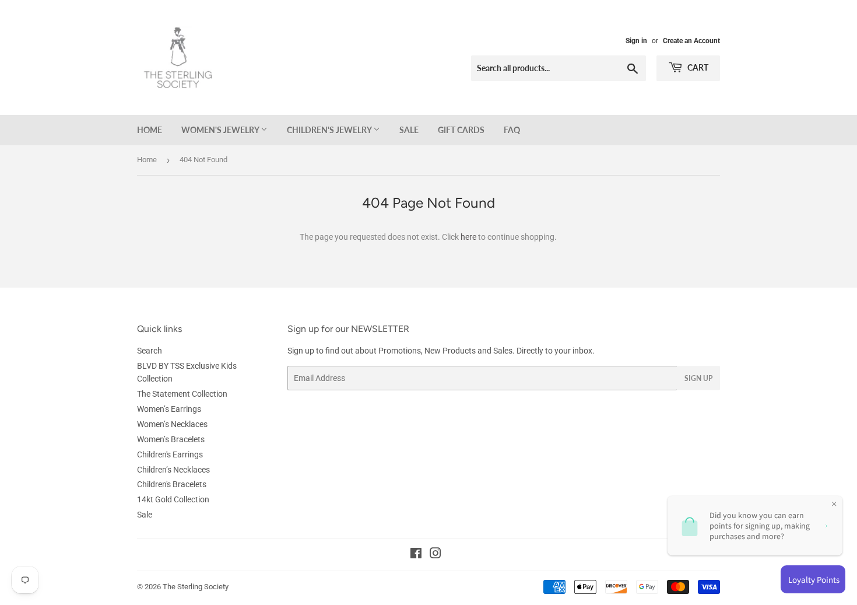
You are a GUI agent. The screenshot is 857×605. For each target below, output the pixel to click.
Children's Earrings (170, 454)
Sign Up (698, 378)
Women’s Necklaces (172, 424)
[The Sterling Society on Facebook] (416, 554)
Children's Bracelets (171, 484)
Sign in (636, 41)
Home (149, 130)
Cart (697, 67)
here (468, 237)
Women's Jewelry (221, 130)
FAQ (512, 130)
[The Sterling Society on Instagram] (435, 554)
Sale (409, 130)
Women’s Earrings (169, 409)
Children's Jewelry (330, 130)
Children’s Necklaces (173, 469)
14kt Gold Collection (173, 499)
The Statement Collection (182, 393)
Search (149, 350)
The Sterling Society (196, 586)
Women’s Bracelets (171, 439)
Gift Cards (461, 130)
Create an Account (691, 41)
